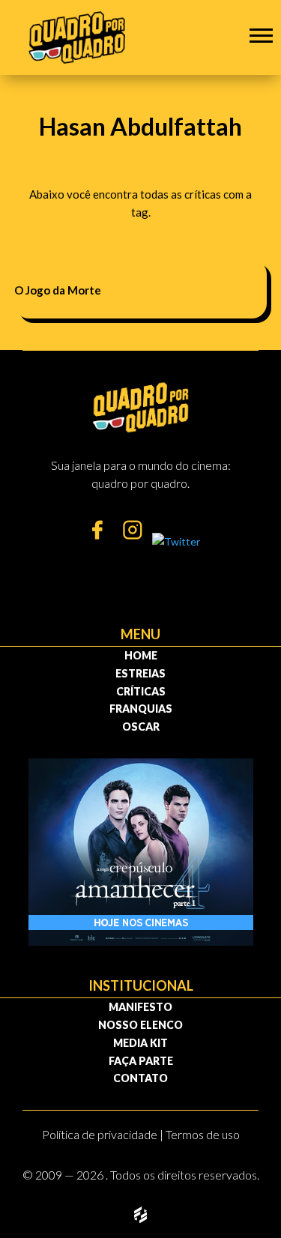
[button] (261, 35)
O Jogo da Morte (57, 290)
